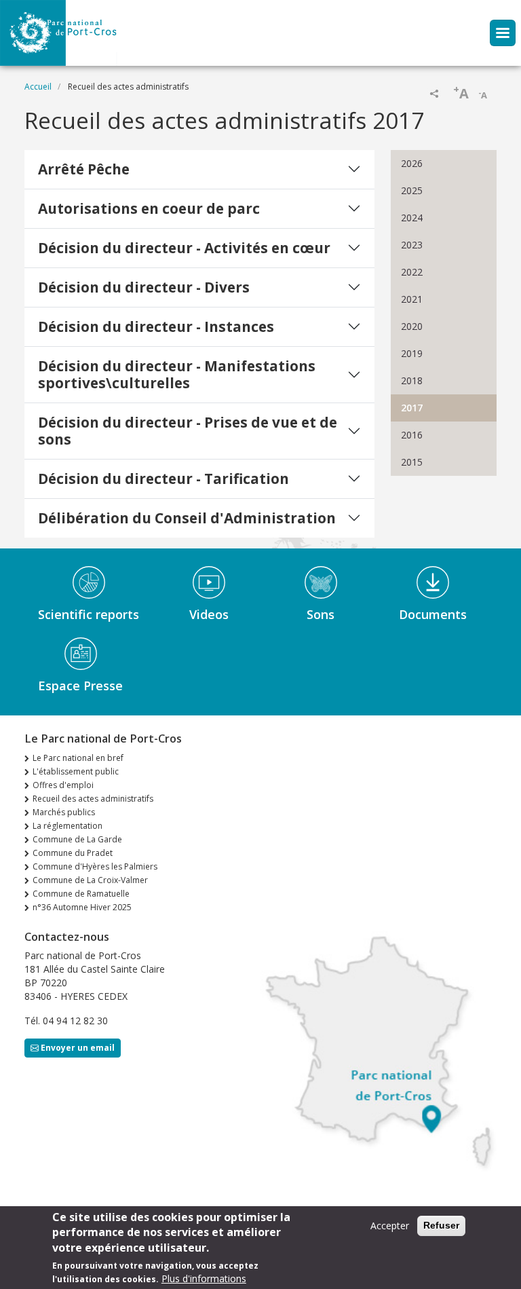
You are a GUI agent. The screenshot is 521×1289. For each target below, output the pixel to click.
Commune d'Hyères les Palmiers (95, 866)
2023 (412, 244)
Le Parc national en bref (78, 758)
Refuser (441, 1225)
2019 (412, 353)
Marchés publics (64, 812)
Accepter (389, 1225)
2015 (412, 461)
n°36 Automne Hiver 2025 (82, 907)
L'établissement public (76, 771)
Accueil (38, 86)
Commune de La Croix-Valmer (90, 880)
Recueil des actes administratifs (93, 798)
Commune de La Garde (77, 839)
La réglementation (67, 826)
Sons (320, 614)
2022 (412, 271)
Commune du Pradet (73, 853)
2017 (412, 407)
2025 (412, 190)
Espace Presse (80, 685)
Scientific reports (88, 614)
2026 (412, 163)
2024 (412, 217)
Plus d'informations (203, 1278)
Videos (209, 614)
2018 (412, 380)
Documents (433, 614)
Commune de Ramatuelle (81, 893)
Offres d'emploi (63, 785)
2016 (412, 434)
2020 (412, 326)
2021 (412, 299)
